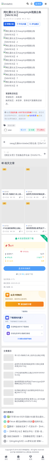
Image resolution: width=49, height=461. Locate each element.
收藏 (32, 130)
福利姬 (19, 19)
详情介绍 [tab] (10, 24)
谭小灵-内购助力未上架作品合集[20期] (13, 195)
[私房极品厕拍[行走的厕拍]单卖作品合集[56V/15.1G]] (9, 392)
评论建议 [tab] (35, 24)
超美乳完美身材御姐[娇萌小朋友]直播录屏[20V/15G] (29, 365)
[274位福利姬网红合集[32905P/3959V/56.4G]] (13, 212)
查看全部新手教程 (25, 339)
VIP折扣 (26, 252)
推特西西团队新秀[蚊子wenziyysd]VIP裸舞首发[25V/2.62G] (30, 382)
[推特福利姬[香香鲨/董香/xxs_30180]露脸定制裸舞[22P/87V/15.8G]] (9, 401)
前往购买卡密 (26, 304)
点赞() (41, 130)
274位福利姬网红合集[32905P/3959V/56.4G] (12, 229)
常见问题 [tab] (22, 24)
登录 (39, 4)
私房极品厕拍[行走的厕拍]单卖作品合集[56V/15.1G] (29, 391)
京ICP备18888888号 (17, 452)
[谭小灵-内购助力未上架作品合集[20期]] (13, 178)
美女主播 (11, 125)
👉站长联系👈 (33, 115)
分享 (24, 130)
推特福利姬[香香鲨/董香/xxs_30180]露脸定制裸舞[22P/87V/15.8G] (30, 400)
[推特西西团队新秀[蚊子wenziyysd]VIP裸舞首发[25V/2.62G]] (36, 212)
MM (10, 130)
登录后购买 (25, 268)
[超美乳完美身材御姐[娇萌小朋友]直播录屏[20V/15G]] (36, 178)
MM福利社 (26, 450)
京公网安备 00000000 (31, 452)
